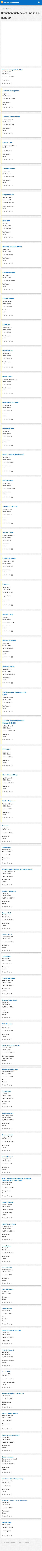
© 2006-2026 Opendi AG (9, 1542)
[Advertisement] (21, 43)
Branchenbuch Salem (9, 9)
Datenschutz (28, 1542)
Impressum (20, 1542)
